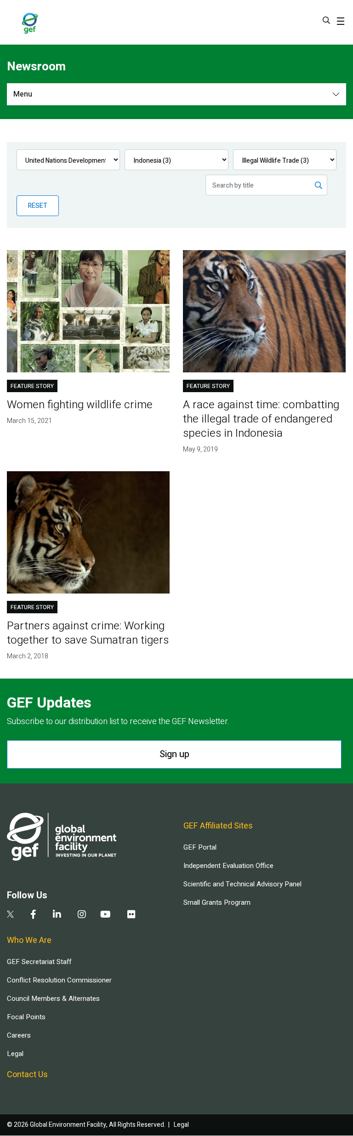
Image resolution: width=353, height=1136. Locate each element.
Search (326, 20)
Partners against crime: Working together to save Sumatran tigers (88, 633)
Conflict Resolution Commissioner (59, 980)
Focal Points (26, 1017)
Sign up (174, 754)
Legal (15, 1054)
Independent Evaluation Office (228, 866)
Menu (22, 94)
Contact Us (27, 1074)
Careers (19, 1035)
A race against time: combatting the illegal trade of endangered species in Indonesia (261, 419)
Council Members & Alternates (53, 998)
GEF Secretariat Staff (39, 962)
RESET (37, 206)
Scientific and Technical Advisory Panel (242, 884)
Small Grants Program (217, 902)
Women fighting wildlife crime (80, 405)
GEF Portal (199, 847)
